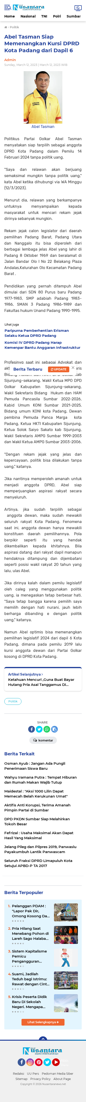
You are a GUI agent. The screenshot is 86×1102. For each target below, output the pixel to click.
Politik (12, 701)
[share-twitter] (39, 729)
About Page (66, 1063)
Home (9, 16)
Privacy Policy (40, 1079)
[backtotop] (43, 1040)
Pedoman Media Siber (57, 1073)
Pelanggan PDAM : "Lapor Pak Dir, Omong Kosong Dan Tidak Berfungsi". (30, 911)
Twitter (49, 1068)
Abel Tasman (43, 126)
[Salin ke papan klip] (54, 729)
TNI (44, 16)
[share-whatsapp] (46, 729)
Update (59, 369)
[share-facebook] (31, 729)
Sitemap (21, 1079)
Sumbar (74, 16)
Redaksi (18, 1073)
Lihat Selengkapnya (42, 1022)
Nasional (28, 16)
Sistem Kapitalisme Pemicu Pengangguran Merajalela (29, 956)
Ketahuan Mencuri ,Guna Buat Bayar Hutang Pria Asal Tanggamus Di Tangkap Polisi (41, 682)
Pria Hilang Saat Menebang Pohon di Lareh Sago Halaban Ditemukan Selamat (30, 933)
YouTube (59, 1068)
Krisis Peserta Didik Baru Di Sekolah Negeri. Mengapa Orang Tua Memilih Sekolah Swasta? (29, 1001)
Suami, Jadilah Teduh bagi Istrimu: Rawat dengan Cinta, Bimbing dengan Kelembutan (31, 979)
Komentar (45, 740)
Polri (57, 16)
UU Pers (33, 1073)
